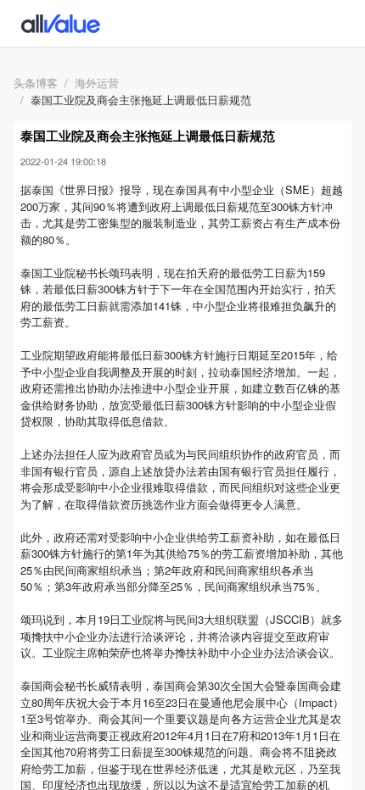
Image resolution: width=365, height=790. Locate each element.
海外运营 (97, 83)
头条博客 (36, 83)
